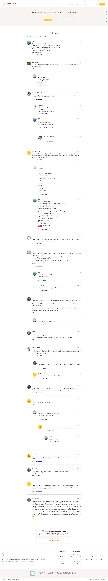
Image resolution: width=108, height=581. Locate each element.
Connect (78, 4)
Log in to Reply (39, 54)
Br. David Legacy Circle (76, 556)
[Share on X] (76, 16)
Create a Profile (35, 36)
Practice (84, 4)
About (63, 559)
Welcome (63, 4)
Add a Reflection (48, 20)
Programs (90, 4)
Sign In (63, 554)
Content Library (77, 561)
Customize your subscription (54, 540)
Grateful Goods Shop (76, 563)
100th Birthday (70, 4)
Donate (102, 4)
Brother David (78, 554)
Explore (96, 4)
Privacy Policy (103, 579)
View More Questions (59, 20)
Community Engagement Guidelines (93, 579)
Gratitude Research (77, 559)
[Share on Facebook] (71, 16)
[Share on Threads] (73, 16)
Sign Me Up (66, 537)
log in (30, 36)
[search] (106, 0)
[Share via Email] (79, 16)
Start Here (62, 556)
